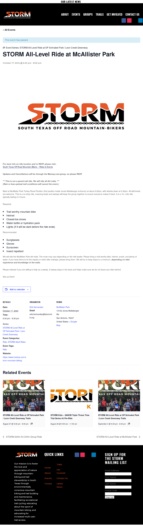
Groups (48, 483)
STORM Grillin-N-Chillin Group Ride (23, 436)
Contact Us (62, 478)
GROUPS (88, 14)
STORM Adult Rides (17, 341)
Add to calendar (17, 289)
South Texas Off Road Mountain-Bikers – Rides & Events (28, 166)
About (48, 473)
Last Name (110, 484)
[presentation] (24, 395)
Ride (5, 341)
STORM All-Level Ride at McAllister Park (117, 436)
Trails (59, 464)
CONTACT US (132, 14)
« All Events (9, 29)
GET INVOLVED (114, 14)
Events (48, 478)
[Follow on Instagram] (129, 20)
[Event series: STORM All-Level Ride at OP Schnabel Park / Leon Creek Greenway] (32, 424)
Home (48, 467)
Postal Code (111, 490)
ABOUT (65, 14)
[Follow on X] (135, 20)
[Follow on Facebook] (123, 20)
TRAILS (100, 14)
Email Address (112, 470)
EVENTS (76, 14)
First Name (110, 477)
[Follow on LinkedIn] (140, 20)
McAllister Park (63, 307)
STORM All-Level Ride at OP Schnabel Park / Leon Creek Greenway (14, 331)
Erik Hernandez (36, 307)
